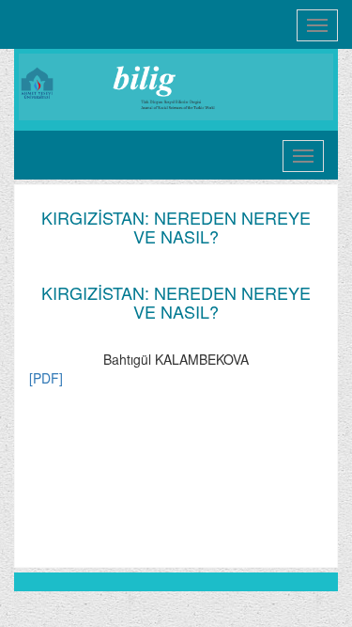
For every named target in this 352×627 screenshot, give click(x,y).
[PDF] (46, 377)
